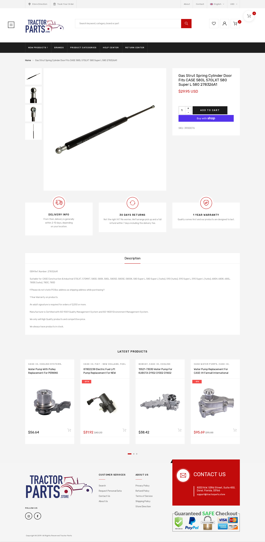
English (217, 4)
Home (28, 60)
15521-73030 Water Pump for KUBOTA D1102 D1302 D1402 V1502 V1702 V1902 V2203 (155, 373)
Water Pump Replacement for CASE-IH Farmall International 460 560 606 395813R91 (211, 373)
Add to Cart (210, 110)
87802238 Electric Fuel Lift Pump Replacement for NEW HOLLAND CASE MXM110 (99, 373)
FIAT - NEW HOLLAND (107, 364)
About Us (103, 501)
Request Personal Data (110, 491)
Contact (200, 4)
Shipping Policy (143, 501)
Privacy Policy (143, 485)
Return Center (134, 47)
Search (102, 485)
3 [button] (136, 453)
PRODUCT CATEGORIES (83, 47)
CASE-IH (33, 364)
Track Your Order (65, 4)
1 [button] (129, 453)
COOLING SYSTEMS (50, 364)
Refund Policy (142, 491)
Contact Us (104, 496)
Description (132, 258)
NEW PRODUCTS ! (38, 47)
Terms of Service (144, 496)
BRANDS (59, 47)
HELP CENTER (111, 47)
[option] (105, 129)
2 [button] (133, 453)
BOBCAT (143, 364)
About (187, 4)
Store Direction (39, 4)
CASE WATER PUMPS (205, 364)
